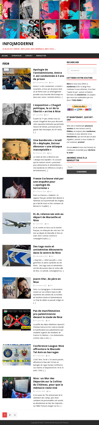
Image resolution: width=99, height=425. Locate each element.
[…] (61, 97)
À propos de (16, 56)
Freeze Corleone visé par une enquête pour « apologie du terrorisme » (48, 183)
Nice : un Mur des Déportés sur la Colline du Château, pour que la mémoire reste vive (48, 383)
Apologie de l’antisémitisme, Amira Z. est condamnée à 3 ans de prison (48, 74)
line (52, 82)
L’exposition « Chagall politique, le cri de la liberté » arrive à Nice (47, 108)
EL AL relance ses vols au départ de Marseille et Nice (48, 217)
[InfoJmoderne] (49, 37)
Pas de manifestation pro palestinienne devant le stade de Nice (47, 314)
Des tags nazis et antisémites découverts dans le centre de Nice (48, 249)
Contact (28, 56)
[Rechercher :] (81, 71)
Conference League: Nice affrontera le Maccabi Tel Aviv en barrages (48, 349)
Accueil (5, 56)
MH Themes (64, 423)
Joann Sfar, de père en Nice (47, 280)
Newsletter (41, 56)
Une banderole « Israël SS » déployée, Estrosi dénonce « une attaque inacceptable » (47, 144)
